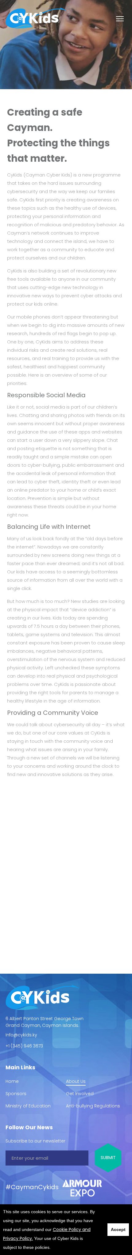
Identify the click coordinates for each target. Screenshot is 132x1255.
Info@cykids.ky (21, 1035)
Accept (118, 1229)
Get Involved (80, 1094)
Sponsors (16, 1094)
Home (12, 1081)
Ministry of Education (28, 1106)
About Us (76, 1081)
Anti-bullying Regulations (93, 1106)
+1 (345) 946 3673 (24, 1046)
